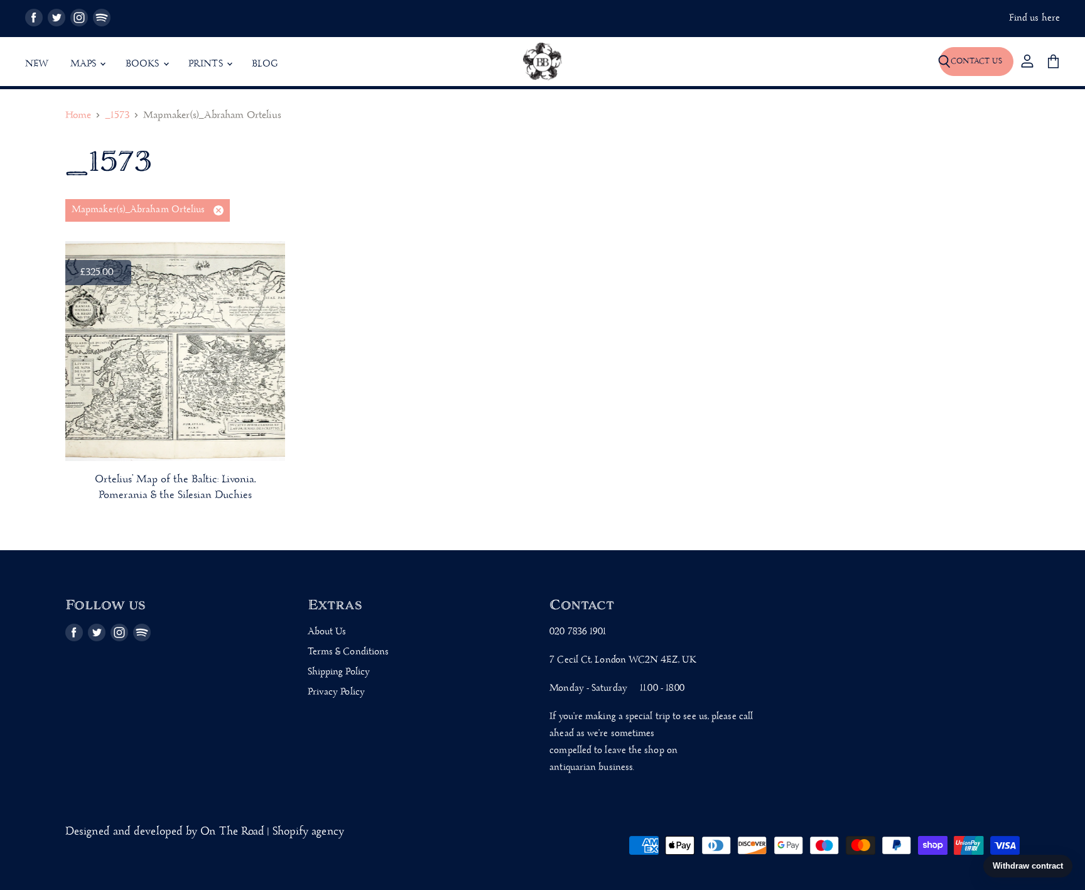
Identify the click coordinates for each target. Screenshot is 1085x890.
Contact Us (976, 61)
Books (144, 64)
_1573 (117, 115)
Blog (265, 64)
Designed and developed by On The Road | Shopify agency (204, 831)
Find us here (1034, 18)
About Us (327, 632)
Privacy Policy (336, 692)
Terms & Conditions (348, 652)
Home (78, 115)
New (37, 64)
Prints (206, 64)
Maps (84, 64)
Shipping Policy (339, 672)
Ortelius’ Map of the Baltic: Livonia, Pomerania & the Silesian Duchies (175, 487)
